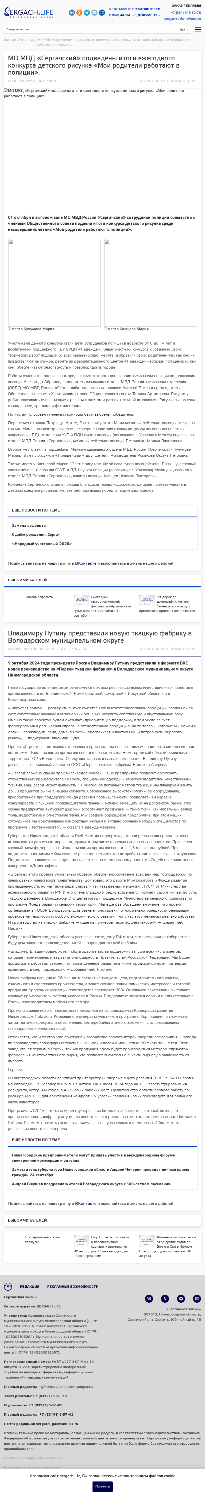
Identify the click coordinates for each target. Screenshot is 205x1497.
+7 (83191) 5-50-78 (50, 1396)
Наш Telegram (87, 13)
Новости (16, 81)
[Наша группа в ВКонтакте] (149, 1299)
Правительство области (31, 649)
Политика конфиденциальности (33, 1458)
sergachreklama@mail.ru (182, 19)
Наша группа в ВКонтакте (72, 13)
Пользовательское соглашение (32, 1467)
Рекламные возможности (134, 9)
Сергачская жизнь (28, 13)
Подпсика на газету (102, 13)
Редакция (29, 1286)
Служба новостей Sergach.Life (168, 81)
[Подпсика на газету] (197, 1299)
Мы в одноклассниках (79, 13)
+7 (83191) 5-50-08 (45, 1405)
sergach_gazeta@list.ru (94, 13)
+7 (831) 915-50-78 (186, 13)
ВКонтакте (85, 563)
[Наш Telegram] (181, 1299)
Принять (102, 1486)
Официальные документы (134, 15)
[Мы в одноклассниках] (165, 1299)
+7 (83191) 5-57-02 (57, 1414)
